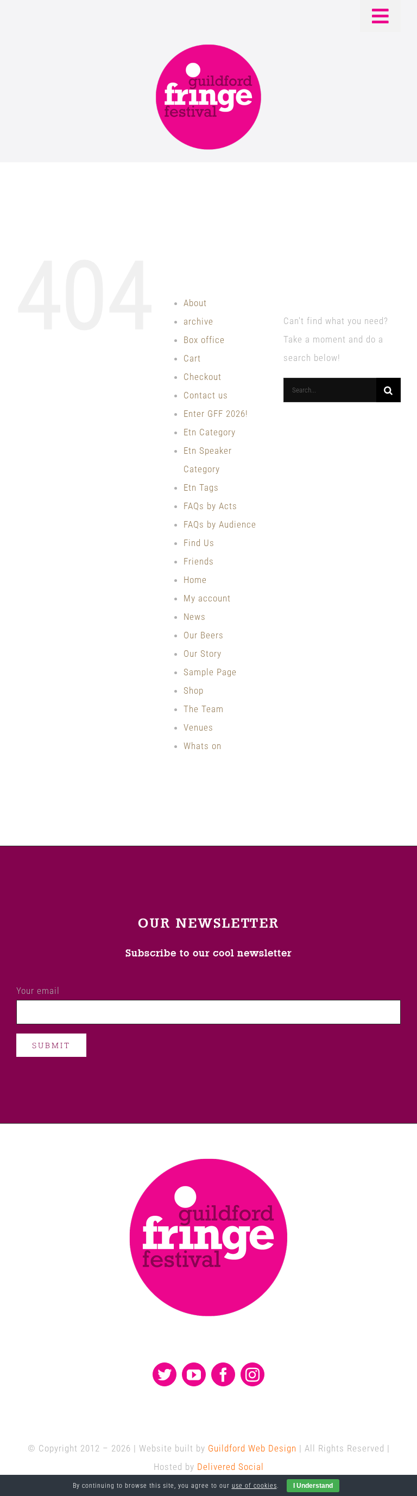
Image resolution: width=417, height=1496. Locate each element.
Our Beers (204, 635)
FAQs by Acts (210, 505)
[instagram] (252, 1374)
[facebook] (223, 1374)
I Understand (313, 1485)
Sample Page (210, 672)
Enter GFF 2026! (216, 413)
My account (207, 598)
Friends (199, 561)
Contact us (206, 395)
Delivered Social (230, 1466)
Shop (194, 690)
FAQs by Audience (220, 524)
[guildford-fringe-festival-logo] (208, 47)
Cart (192, 358)
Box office (204, 339)
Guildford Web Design (252, 1448)
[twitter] (164, 1374)
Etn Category (210, 432)
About (195, 302)
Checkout (203, 376)
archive (198, 321)
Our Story (203, 653)
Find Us (199, 542)
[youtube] (194, 1374)
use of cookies (254, 1485)
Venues (198, 727)
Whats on (203, 745)
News (195, 616)
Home (195, 579)
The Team (204, 708)
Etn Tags (201, 487)
